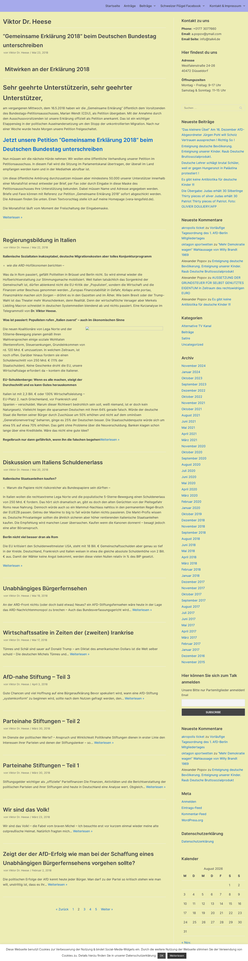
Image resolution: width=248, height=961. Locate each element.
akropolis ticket (193, 228)
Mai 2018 (188, 551)
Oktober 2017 (192, 594)
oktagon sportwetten (197, 244)
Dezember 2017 (193, 582)
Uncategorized (192, 344)
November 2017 (193, 588)
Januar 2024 (191, 372)
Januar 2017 (190, 650)
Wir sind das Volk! (26, 809)
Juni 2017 (188, 619)
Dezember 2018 (193, 520)
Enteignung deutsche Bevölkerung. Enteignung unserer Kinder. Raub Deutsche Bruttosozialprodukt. (213, 151)
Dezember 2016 (193, 656)
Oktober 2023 (192, 378)
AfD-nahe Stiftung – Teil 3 (36, 677)
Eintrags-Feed (192, 808)
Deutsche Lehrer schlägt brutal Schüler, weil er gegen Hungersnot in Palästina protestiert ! (210, 168)
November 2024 (194, 366)
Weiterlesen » (12, 217)
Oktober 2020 (192, 452)
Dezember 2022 (193, 390)
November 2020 (194, 446)
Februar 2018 (191, 569)
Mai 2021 (188, 427)
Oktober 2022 (192, 397)
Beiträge (188, 332)
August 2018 (191, 539)
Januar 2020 (191, 508)
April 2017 (189, 631)
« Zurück (62, 909)
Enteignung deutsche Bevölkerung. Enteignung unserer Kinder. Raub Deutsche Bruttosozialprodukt (212, 266)
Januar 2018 (191, 576)
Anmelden (189, 801)
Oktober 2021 (192, 409)
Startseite (112, 6)
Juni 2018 (189, 545)
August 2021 (191, 415)
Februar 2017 (191, 644)
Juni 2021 (189, 421)
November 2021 (193, 403)
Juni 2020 (189, 477)
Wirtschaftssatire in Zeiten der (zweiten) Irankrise (68, 632)
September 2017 (194, 600)
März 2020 (190, 495)
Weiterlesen (177, 955)
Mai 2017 (188, 625)
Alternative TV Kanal (196, 326)
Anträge (130, 6)
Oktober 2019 (192, 514)
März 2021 (189, 440)
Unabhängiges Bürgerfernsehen (45, 588)
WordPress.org (192, 820)
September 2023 (194, 384)
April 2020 (189, 489)
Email (185, 695)
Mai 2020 (188, 483)
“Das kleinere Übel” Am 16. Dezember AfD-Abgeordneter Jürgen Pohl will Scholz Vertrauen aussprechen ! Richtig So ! (213, 135)
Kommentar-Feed (194, 814)
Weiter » (107, 909)
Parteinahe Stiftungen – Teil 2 (41, 721)
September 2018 (194, 532)
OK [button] (161, 955)
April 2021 (189, 434)
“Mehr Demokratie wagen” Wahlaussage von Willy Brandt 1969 (213, 249)
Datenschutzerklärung (198, 841)
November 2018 (193, 526)
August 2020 (191, 464)
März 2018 (189, 563)
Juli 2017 (188, 613)
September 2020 (194, 458)
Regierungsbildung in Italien (39, 240)
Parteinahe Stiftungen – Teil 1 (41, 765)
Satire (186, 338)
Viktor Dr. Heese (19, 52)
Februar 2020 (191, 502)
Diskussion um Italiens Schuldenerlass (53, 462)
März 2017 (189, 637)
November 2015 (193, 662)
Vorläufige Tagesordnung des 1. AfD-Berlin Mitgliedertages (205, 233)
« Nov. (186, 942)
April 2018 (189, 557)
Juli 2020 (188, 471)
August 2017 (191, 606)
